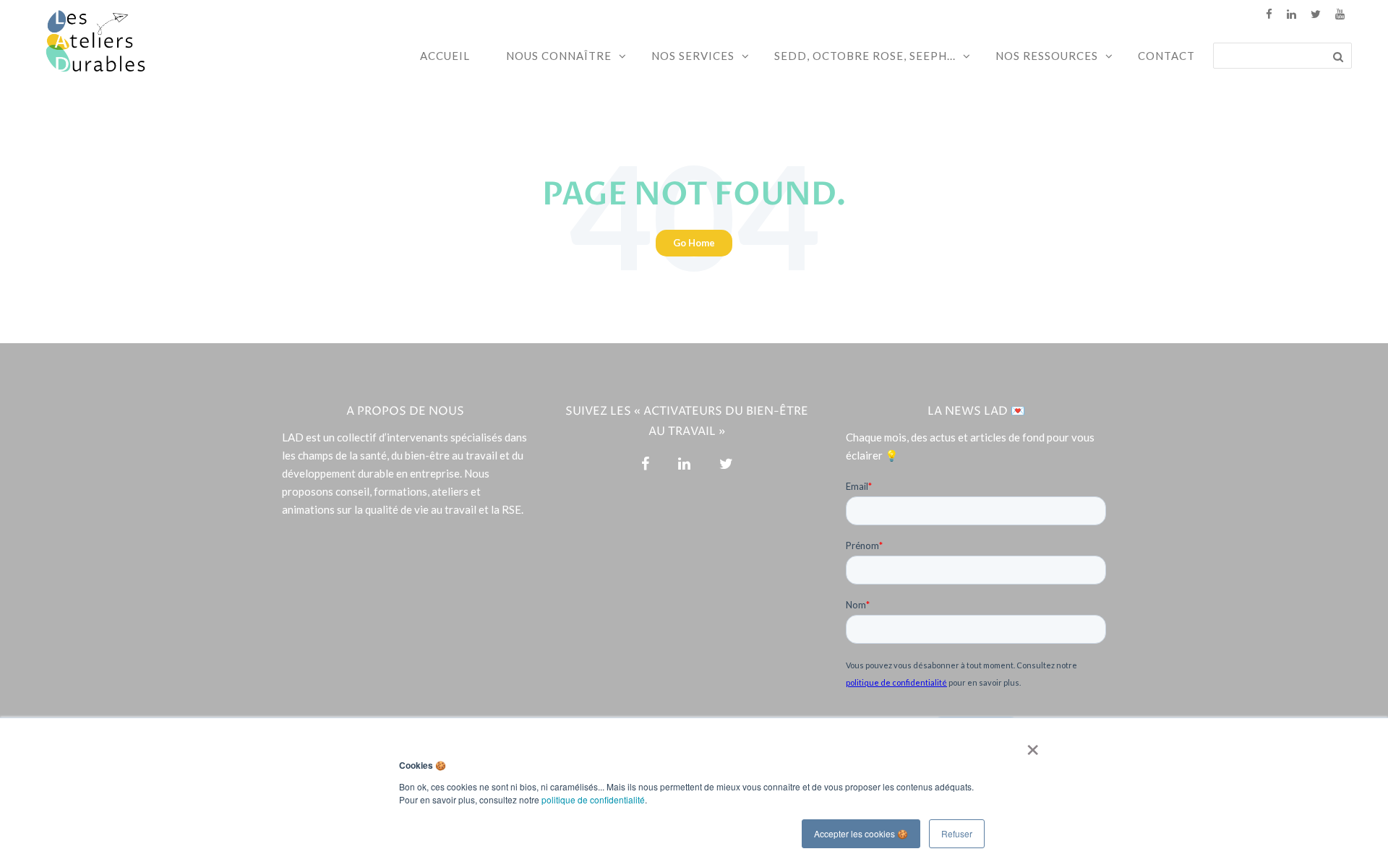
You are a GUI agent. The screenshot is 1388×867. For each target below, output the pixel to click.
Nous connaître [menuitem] (559, 55)
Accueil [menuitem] (445, 55)
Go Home (694, 243)
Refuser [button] (956, 833)
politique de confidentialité (593, 799)
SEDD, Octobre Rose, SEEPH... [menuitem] (865, 55)
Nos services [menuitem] (692, 55)
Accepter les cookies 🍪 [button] (861, 833)
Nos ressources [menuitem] (1046, 55)
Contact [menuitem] (1166, 55)
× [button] (1029, 744)
